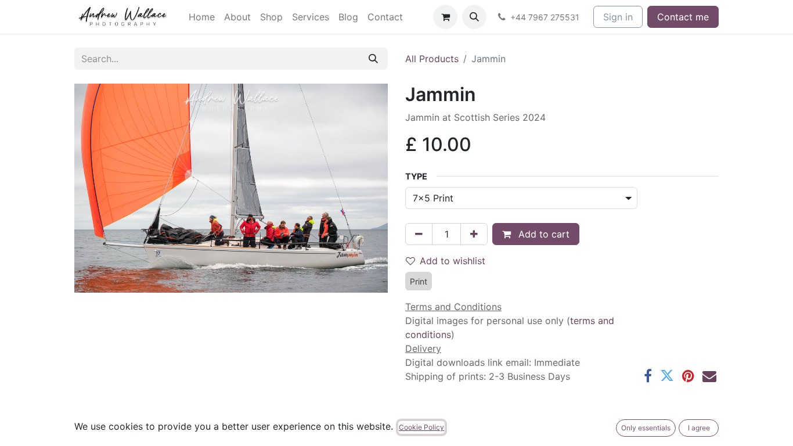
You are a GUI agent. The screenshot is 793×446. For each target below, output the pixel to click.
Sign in (618, 17)
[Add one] (474, 234)
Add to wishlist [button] (452, 261)
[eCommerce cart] (445, 17)
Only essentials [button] (646, 427)
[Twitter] (667, 376)
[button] (474, 17)
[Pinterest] (688, 376)
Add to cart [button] (542, 234)
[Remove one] (418, 234)
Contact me (683, 17)
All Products (432, 58)
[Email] (709, 376)
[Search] (373, 59)
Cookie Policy (421, 427)
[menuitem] (201, 16)
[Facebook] (648, 376)
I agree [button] (699, 427)
